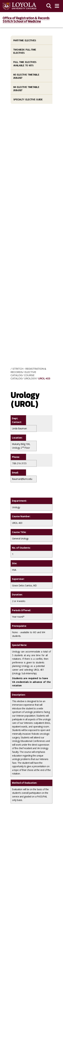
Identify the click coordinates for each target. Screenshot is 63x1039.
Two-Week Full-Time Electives (24, 51)
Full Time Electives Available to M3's (24, 64)
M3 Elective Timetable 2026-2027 (26, 76)
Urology (30, 378)
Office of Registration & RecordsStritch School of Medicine (26, 19)
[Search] (49, 6)
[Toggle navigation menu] (57, 6)
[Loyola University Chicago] (19, 6)
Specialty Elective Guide (28, 99)
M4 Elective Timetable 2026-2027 (26, 89)
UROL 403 (44, 378)
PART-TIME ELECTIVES (24, 40)
